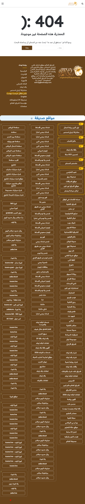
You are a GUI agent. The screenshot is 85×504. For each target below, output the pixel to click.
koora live (14, 281)
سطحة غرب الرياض (13, 151)
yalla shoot (42, 394)
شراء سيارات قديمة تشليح (14, 195)
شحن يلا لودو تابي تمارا (42, 218)
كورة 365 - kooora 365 (13, 314)
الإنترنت (24, 74)
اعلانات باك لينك (42, 371)
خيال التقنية (71, 218)
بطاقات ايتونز (42, 267)
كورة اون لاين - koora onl (13, 305)
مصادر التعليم (71, 413)
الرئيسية (23, 71)
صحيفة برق (71, 177)
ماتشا (42, 304)
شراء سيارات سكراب (13, 169)
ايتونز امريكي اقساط (42, 227)
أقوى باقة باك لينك (42, 348)
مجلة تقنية (71, 418)
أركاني (71, 321)
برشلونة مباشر (42, 403)
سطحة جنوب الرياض (14, 155)
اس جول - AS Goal (14, 319)
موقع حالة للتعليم (71, 427)
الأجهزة (24, 80)
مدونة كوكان (71, 241)
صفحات (23, 106)
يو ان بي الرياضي (71, 423)
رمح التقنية (71, 302)
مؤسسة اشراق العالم (18, 103)
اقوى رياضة (71, 399)
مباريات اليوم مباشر (42, 398)
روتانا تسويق (71, 274)
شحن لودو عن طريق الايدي (42, 258)
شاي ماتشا (42, 309)
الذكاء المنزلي (21, 84)
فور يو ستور (42, 197)
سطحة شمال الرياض (14, 146)
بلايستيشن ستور (42, 272)
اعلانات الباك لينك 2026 (71, 395)
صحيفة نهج (71, 246)
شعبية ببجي (42, 262)
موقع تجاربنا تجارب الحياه (42, 357)
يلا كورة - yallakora (14, 309)
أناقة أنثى (71, 260)
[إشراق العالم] (72, 3)
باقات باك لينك (71, 367)
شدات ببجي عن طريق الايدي (42, 208)
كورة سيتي (14, 208)
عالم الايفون (71, 237)
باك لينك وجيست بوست (71, 409)
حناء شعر (42, 295)
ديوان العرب (42, 362)
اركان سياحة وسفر (71, 191)
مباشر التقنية (71, 325)
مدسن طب (71, 404)
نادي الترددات (71, 283)
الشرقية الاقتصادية (71, 232)
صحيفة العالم (71, 441)
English (24, 96)
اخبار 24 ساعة (71, 432)
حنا (42, 300)
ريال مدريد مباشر (42, 408)
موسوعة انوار (71, 339)
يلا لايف (13, 222)
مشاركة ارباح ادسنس (71, 132)
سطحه (13, 132)
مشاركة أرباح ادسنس (18, 90)
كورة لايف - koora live (13, 442)
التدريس (71, 381)
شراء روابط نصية (71, 362)
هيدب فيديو (71, 297)
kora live (13, 332)
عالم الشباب (71, 141)
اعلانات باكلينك (42, 380)
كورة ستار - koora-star (13, 263)
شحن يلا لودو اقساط (42, 160)
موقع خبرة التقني (71, 255)
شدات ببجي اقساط (42, 127)
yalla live (13, 249)
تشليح (13, 165)
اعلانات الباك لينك (71, 376)
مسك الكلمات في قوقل (71, 199)
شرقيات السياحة (71, 335)
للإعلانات (7, 500)
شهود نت (71, 316)
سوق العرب (42, 334)
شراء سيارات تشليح (13, 174)
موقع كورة (14, 396)
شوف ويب (71, 223)
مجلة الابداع (71, 279)
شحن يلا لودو (42, 253)
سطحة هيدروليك (13, 141)
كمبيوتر (24, 77)
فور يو (42, 237)
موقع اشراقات (71, 181)
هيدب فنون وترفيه (71, 437)
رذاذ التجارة (71, 307)
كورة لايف (13, 337)
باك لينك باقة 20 (42, 338)
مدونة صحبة (71, 330)
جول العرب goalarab (14, 213)
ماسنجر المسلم (71, 163)
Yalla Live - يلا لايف (13, 300)
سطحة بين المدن (13, 137)
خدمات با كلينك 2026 (42, 352)
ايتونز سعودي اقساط (42, 155)
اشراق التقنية (71, 204)
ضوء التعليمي (71, 172)
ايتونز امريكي (42, 151)
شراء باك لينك (71, 353)
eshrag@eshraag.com (42, 82)
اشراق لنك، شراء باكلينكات (71, 371)
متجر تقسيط (42, 179)
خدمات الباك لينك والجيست (42, 323)
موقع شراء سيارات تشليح (13, 179)
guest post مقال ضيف (42, 329)
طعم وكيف (71, 311)
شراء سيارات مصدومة (13, 190)
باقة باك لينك (71, 150)
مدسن (71, 269)
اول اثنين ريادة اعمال (71, 127)
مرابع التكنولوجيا (71, 213)
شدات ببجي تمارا (42, 132)
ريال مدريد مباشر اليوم (13, 231)
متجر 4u (42, 202)
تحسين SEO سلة (71, 154)
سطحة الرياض (13, 127)
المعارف (71, 293)
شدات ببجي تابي (42, 141)
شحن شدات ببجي (42, 241)
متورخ (71, 265)
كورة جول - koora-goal (13, 267)
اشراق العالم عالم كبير (71, 385)
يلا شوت (42, 389)
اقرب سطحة (13, 160)
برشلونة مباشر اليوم (13, 235)
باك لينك (23, 87)
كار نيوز (71, 251)
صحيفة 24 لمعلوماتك (18, 100)
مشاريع (42, 366)
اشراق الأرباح (71, 344)
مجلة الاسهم (71, 227)
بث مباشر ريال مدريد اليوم (13, 217)
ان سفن (71, 209)
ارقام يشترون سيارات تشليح (14, 184)
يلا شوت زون (13, 484)
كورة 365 (13, 203)
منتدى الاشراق (71, 390)
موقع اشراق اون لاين (71, 186)
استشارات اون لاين (71, 288)
